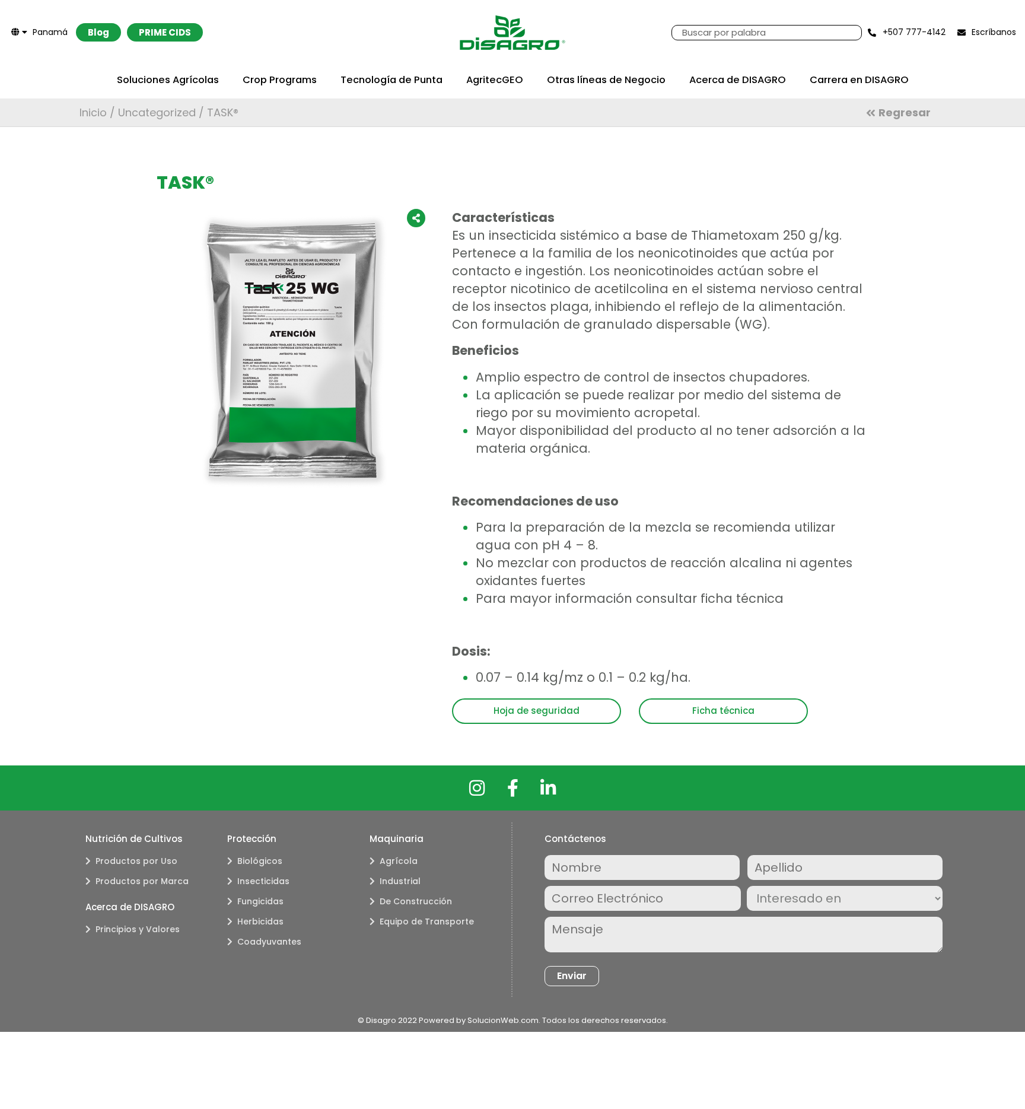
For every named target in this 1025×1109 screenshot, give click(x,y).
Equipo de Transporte (427, 921)
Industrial (400, 881)
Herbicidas (260, 921)
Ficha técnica (723, 710)
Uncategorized (157, 112)
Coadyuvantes (269, 942)
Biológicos (259, 861)
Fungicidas (260, 901)
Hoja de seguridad (537, 710)
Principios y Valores (138, 929)
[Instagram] (477, 788)
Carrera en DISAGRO (859, 80)
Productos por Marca (142, 881)
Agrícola (399, 861)
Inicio (93, 112)
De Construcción (416, 901)
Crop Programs (280, 80)
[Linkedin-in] (548, 788)
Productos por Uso (136, 861)
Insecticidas (263, 881)
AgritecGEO (494, 80)
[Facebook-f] (512, 788)
